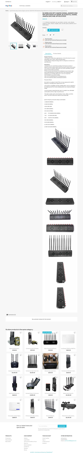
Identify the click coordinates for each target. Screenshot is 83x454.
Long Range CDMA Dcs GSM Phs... (68, 348)
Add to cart (53, 30)
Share (47, 35)
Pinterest (53, 35)
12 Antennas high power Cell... (32, 371)
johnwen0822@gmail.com (70, 440)
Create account (46, 441)
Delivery (26, 438)
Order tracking (45, 438)
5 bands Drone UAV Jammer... (68, 415)
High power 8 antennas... (14, 393)
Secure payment (27, 445)
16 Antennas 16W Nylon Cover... (68, 371)
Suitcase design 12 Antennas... (32, 393)
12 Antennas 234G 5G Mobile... (32, 348)
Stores (25, 450)
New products (9, 439)
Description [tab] (48, 53)
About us (26, 443)
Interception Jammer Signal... (14, 415)
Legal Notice (26, 439)
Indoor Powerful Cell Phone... (50, 348)
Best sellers (8, 441)
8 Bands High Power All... (68, 393)
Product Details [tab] (57, 53)
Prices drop (8, 438)
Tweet (50, 35)
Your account (46, 436)
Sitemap (26, 448)
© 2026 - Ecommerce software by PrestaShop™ (41, 452)
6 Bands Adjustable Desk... (50, 371)
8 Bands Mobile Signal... (14, 348)
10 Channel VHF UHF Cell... (50, 393)
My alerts (44, 443)
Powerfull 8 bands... (50, 415)
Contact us (8, 1)
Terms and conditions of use (30, 441)
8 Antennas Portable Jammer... (32, 415)
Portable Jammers (24, 6)
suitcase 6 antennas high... (14, 371)
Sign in (43, 439)
